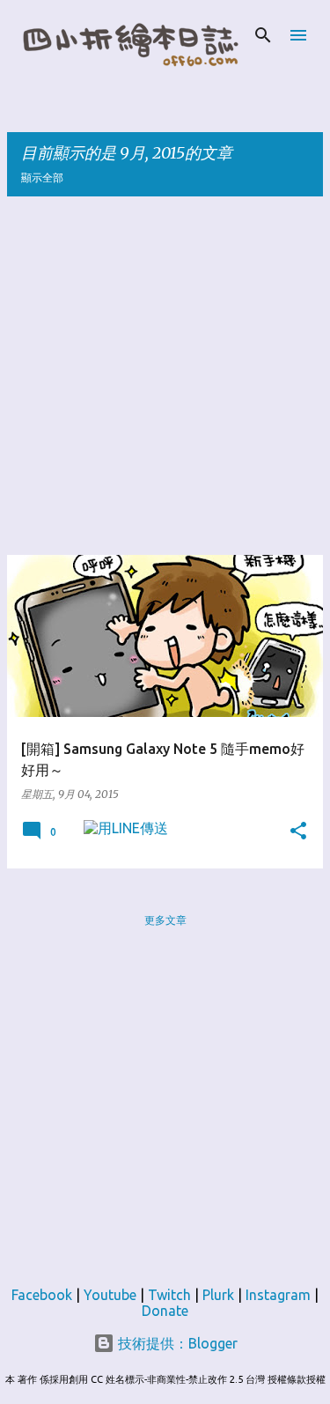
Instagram (278, 1295)
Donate (165, 1311)
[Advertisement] (165, 376)
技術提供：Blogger (176, 1343)
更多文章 (165, 920)
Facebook (41, 1295)
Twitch (169, 1295)
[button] (298, 831)
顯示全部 (42, 177)
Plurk (218, 1295)
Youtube (110, 1295)
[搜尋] (263, 35)
